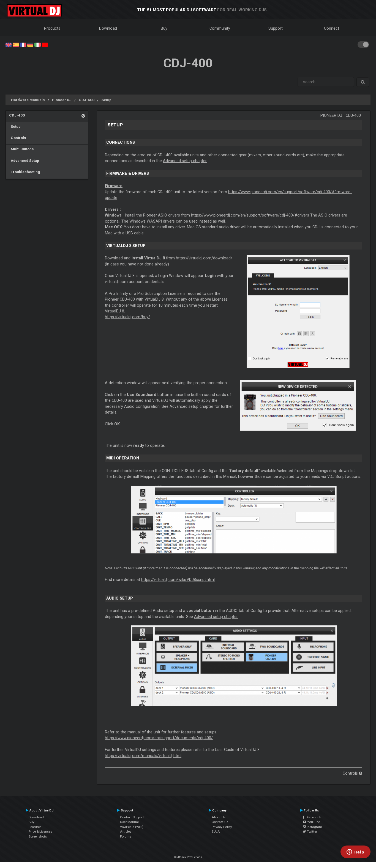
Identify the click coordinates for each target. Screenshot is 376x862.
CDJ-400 (86, 100)
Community (219, 28)
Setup (106, 100)
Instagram (314, 827)
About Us (218, 817)
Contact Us (220, 822)
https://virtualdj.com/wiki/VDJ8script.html (178, 579)
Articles (125, 831)
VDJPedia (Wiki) (131, 827)
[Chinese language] (45, 44)
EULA (216, 831)
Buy (164, 28)
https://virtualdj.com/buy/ (127, 317)
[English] (9, 44)
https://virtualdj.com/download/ (204, 258)
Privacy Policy (222, 827)
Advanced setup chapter (185, 161)
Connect (331, 28)
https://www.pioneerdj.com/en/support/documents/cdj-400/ (159, 738)
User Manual (129, 822)
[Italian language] (37, 44)
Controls (17, 137)
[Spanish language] (16, 44)
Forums (125, 836)
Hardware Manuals (28, 100)
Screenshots (38, 836)
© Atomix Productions (188, 857)
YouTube (313, 822)
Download (108, 28)
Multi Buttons (21, 149)
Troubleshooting (24, 172)
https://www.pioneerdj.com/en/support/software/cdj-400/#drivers (250, 215)
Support (275, 28)
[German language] (30, 44)
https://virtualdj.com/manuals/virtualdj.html (143, 755)
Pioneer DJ (62, 100)
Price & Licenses (40, 831)
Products (52, 28)
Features (35, 827)
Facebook (312, 817)
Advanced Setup (24, 160)
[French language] (23, 44)
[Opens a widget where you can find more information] (355, 852)
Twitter (311, 831)
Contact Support (132, 817)
